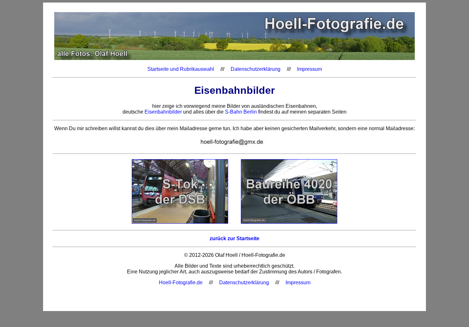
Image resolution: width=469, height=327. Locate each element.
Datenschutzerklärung (255, 69)
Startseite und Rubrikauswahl (180, 69)
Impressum (309, 69)
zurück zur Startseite (234, 238)
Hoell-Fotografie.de (181, 282)
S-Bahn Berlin (241, 112)
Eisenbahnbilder (163, 112)
